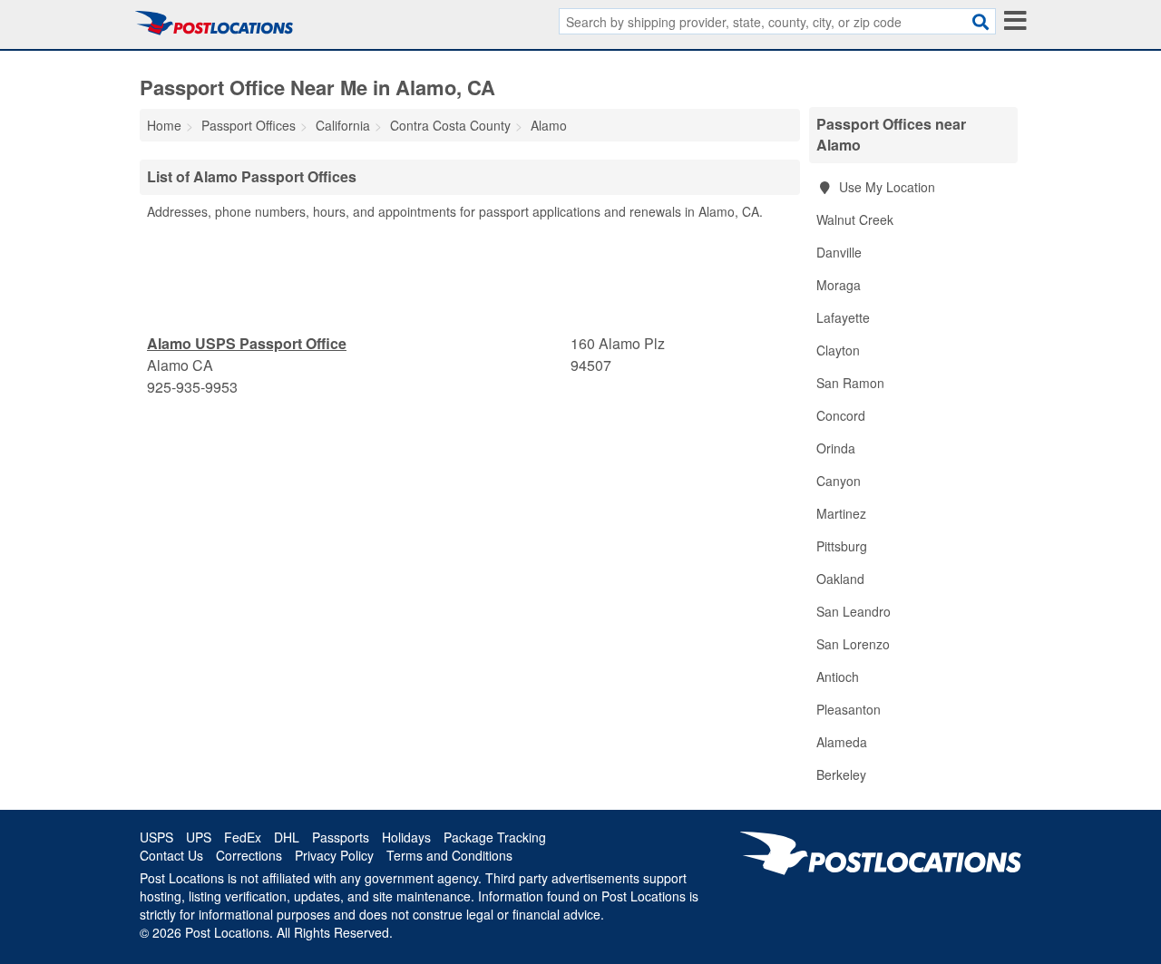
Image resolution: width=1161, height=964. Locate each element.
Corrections (249, 855)
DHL (286, 837)
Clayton (838, 350)
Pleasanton (848, 709)
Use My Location (885, 187)
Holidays (406, 837)
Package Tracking (495, 837)
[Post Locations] (214, 23)
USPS (156, 837)
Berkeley (841, 774)
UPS (198, 837)
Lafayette (843, 317)
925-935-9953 (192, 386)
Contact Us (171, 855)
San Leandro (853, 611)
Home (164, 125)
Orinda (835, 448)
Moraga (838, 285)
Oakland (840, 579)
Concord (840, 415)
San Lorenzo (853, 644)
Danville (839, 252)
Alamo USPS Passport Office (246, 343)
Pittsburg (841, 546)
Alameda (841, 742)
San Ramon (850, 383)
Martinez (841, 513)
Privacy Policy (334, 855)
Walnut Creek (854, 219)
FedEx (242, 837)
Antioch (837, 676)
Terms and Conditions (449, 855)
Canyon (838, 481)
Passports (340, 837)
